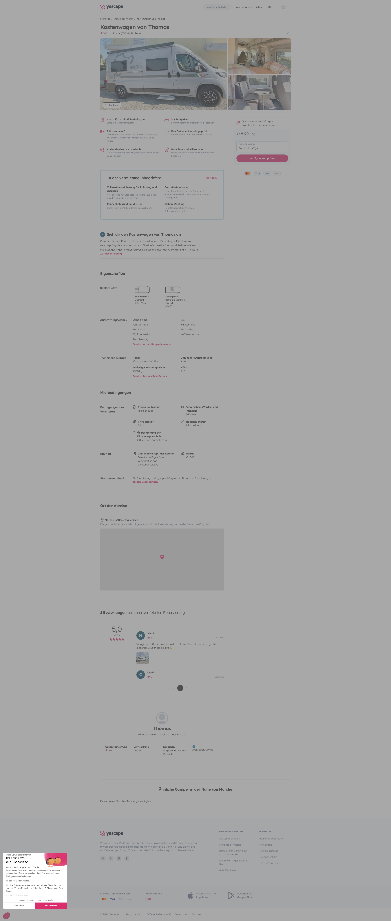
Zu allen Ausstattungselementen (152, 344)
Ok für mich (51, 905)
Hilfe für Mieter (227, 870)
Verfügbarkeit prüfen (262, 158)
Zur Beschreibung (111, 253)
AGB (168, 914)
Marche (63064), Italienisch (127, 33)
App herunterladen (217, 7)
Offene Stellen (155, 914)
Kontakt (139, 914)
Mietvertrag (265, 844)
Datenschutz (181, 914)
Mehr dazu (211, 177)
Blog (129, 914)
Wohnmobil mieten (230, 844)
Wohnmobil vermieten (249, 7)
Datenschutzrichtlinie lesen (17, 896)
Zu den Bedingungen (145, 481)
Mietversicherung (268, 850)
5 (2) (105, 33)
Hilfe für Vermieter (269, 863)
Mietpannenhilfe (268, 856)
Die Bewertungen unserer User (233, 862)
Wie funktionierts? (229, 838)
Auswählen (19, 905)
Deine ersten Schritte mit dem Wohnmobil (233, 852)
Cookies (196, 914)
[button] (6, 915)
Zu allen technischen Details (150, 376)
